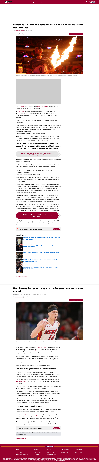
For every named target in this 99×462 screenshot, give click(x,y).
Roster (37, 2)
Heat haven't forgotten (22, 381)
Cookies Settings (51, 454)
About (17, 449)
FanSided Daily (79, 449)
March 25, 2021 (37, 174)
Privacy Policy (37, 452)
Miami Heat (21, 106)
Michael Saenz (19, 297)
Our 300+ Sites (65, 449)
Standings (31, 2)
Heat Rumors (23, 276)
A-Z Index (36, 454)
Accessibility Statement (22, 454)
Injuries (42, 2)
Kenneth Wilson (19, 30)
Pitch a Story (19, 452)
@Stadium (57, 127)
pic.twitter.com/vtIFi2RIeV (23, 172)
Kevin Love (21, 111)
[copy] (24, 34)
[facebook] (86, 1)
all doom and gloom (42, 347)
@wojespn (52, 166)
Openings (36, 449)
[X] (89, 1)
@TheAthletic (50, 127)
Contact (49, 449)
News (15, 2)
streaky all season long (31, 415)
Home (17, 276)
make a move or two (42, 106)
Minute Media (8, 458)
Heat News (23, 438)
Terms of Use (50, 452)
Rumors (20, 2)
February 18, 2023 (40, 133)
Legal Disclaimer (79, 452)
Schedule (25, 2)
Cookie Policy (64, 452)
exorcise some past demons (40, 351)
